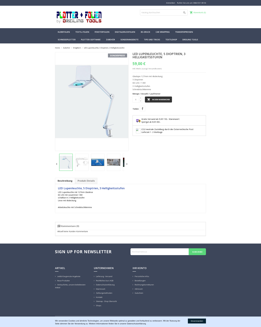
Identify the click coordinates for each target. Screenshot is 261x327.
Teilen (142, 108)
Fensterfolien (102, 32)
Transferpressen (184, 32)
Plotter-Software (91, 39)
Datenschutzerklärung (105, 284)
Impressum (100, 289)
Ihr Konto (140, 268)
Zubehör (110, 39)
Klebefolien (64, 32)
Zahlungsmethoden (104, 293)
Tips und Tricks (152, 39)
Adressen (138, 289)
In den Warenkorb (158, 99)
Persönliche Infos (141, 276)
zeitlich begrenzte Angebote (68, 276)
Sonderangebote (129, 39)
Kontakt (99, 297)
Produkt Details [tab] (86, 180)
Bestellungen (140, 280)
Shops (98, 305)
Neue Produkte (63, 280)
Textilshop (171, 39)
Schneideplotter (67, 39)
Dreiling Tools (190, 39)
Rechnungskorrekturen (144, 284)
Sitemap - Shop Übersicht (106, 301)
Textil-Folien (82, 32)
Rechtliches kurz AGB (104, 280)
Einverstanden (197, 321)
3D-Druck (145, 32)
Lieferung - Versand (104, 276)
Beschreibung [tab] (65, 180)
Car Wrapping (163, 32)
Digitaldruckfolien (125, 32)
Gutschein (138, 293)
